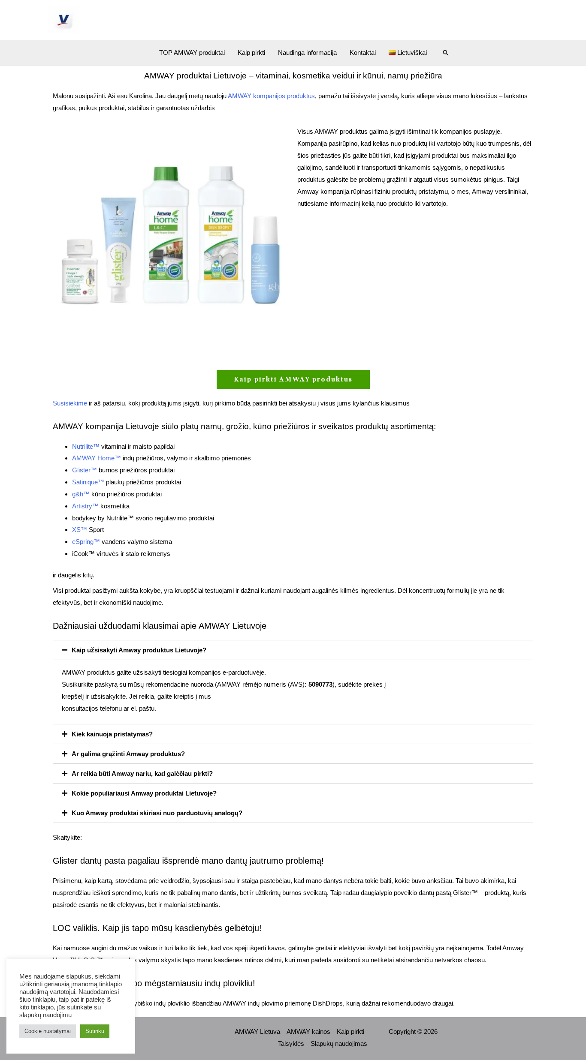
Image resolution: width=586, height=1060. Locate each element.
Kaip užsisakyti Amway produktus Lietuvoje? (139, 650)
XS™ (79, 529)
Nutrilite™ (86, 446)
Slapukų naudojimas (339, 1043)
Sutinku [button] (94, 1031)
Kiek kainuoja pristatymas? (112, 734)
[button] (446, 53)
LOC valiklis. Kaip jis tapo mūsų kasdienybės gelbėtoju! (157, 928)
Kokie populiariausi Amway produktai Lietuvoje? (144, 793)
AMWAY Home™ (96, 458)
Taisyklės (291, 1043)
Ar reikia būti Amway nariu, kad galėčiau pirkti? (142, 773)
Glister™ (84, 470)
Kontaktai (363, 52)
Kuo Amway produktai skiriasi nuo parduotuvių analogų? (157, 813)
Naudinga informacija (307, 52)
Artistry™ (85, 506)
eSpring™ (86, 541)
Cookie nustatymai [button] (47, 1031)
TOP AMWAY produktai (192, 52)
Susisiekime (70, 403)
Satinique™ (88, 482)
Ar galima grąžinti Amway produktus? (128, 753)
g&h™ (81, 494)
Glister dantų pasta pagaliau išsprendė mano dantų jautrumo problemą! (188, 860)
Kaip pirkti (251, 52)
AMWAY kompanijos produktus (271, 95)
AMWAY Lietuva (257, 1031)
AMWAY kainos (308, 1031)
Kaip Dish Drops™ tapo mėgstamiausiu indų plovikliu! (154, 983)
